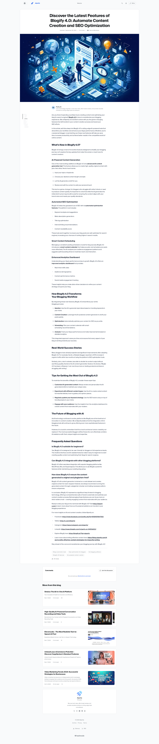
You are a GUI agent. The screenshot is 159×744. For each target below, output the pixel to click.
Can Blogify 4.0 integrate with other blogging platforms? (30, 161)
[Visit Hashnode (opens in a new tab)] (79, 735)
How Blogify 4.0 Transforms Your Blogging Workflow (30, 137)
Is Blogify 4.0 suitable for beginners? (30, 156)
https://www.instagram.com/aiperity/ (75, 525)
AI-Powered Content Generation (29, 121)
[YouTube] (79, 711)
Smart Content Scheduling (28, 129)
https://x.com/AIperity (67, 521)
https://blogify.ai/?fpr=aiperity (79, 533)
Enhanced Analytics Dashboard (29, 133)
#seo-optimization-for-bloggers (77, 552)
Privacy (80, 723)
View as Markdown (94, 30)
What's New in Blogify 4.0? (30, 118)
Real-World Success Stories (28, 141)
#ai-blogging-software (95, 552)
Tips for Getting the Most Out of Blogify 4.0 (29, 145)
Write (133, 3)
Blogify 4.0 (72, 117)
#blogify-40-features (58, 555)
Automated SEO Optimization (28, 125)
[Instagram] (77, 711)
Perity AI (58, 107)
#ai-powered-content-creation (75, 555)
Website (79, 3)
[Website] (85, 711)
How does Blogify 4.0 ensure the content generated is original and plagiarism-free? (30, 167)
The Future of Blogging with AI (30, 148)
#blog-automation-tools (59, 552)
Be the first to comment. (84, 576)
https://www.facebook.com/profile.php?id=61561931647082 (83, 516)
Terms (85, 723)
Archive (74, 723)
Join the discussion (107, 571)
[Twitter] (74, 711)
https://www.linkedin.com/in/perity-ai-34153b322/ (78, 529)
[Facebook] (82, 711)
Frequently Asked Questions (27, 152)
